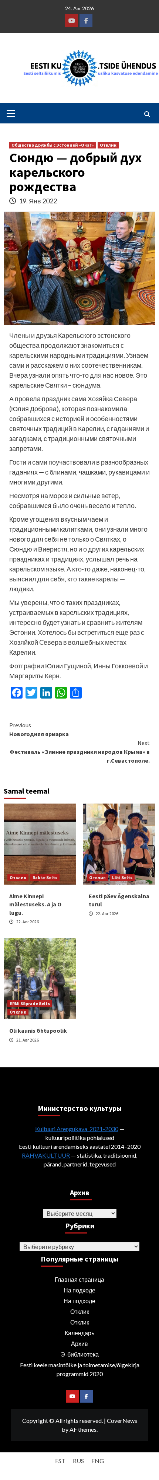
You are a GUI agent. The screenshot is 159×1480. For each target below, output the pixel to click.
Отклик (108, 145)
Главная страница (79, 1279)
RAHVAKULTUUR (46, 1155)
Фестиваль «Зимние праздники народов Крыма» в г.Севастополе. (80, 751)
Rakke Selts (45, 877)
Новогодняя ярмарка (39, 729)
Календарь (79, 1332)
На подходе (79, 1290)
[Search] (147, 114)
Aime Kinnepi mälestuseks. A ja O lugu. (35, 904)
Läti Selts (122, 877)
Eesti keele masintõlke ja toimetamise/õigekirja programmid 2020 (79, 1369)
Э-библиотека (80, 1354)
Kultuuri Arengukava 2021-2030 (76, 1128)
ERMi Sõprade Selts (30, 1003)
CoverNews (122, 1420)
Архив (79, 1343)
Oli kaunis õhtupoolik (38, 1030)
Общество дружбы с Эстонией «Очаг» (52, 145)
